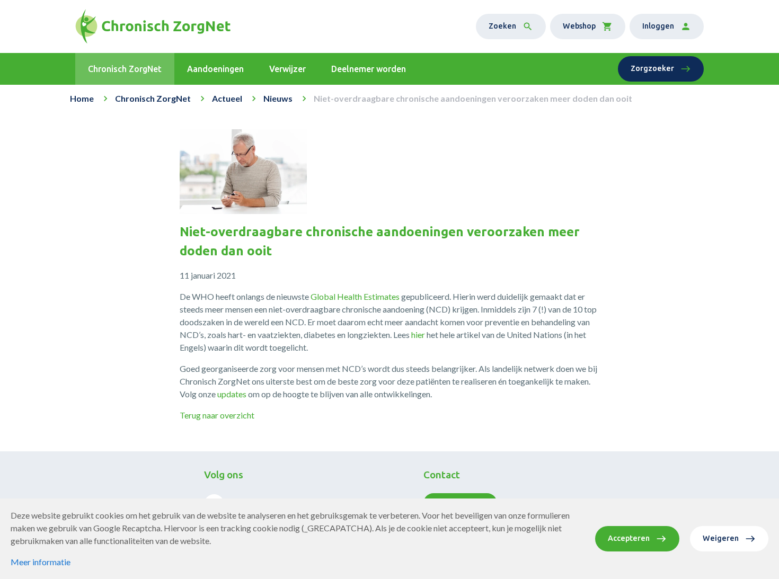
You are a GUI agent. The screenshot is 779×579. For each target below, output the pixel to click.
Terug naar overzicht (217, 415)
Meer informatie (40, 562)
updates (231, 394)
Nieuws (278, 98)
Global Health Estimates (355, 296)
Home (82, 98)
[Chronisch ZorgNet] (153, 26)
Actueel (227, 98)
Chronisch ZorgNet (153, 98)
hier (418, 334)
